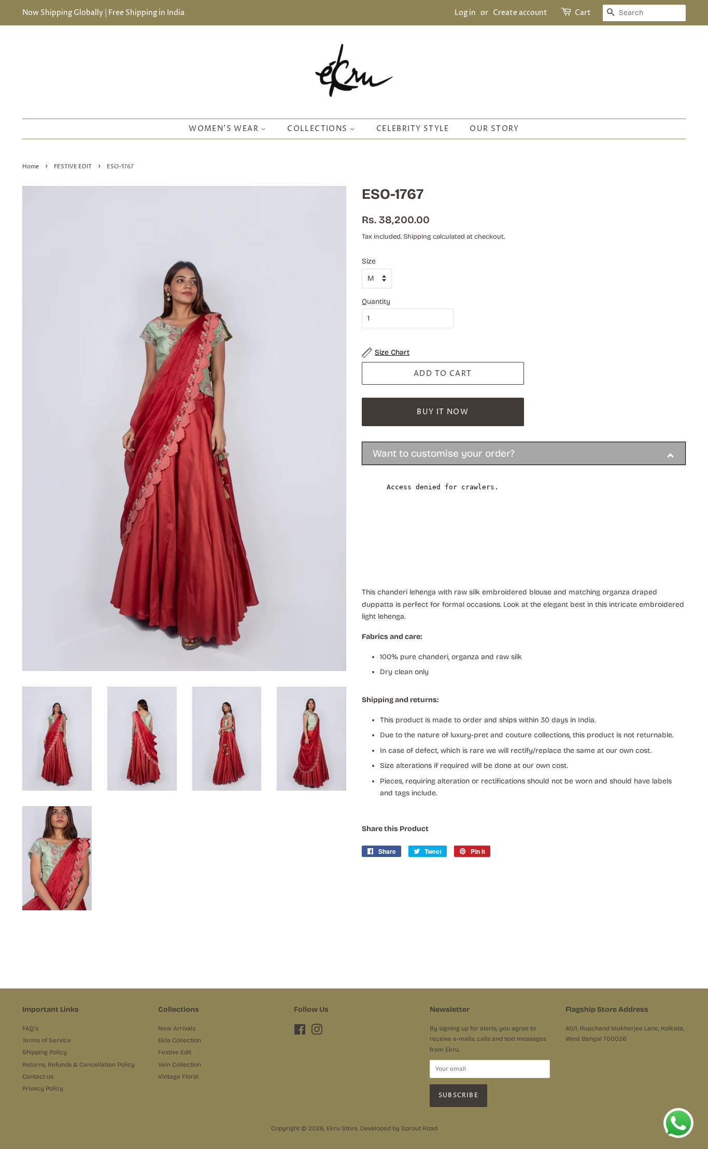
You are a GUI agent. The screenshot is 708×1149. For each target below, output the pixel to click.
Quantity (376, 301)
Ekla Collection (179, 1040)
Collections (318, 129)
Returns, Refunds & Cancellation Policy (78, 1064)
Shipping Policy (44, 1052)
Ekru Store (342, 1128)
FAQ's (30, 1028)
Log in (465, 13)
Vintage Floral (178, 1076)
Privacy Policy (42, 1088)
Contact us (37, 1076)
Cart (583, 13)
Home (30, 166)
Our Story (494, 129)
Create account (520, 13)
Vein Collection (179, 1064)
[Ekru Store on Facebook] (300, 1032)
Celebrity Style (412, 129)
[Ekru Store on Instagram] (316, 1032)
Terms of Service (46, 1040)
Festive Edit (174, 1052)
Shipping (417, 236)
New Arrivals (176, 1028)
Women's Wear (225, 129)
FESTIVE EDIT (73, 166)
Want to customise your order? (444, 453)
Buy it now (443, 412)
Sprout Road (419, 1128)
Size (369, 261)
